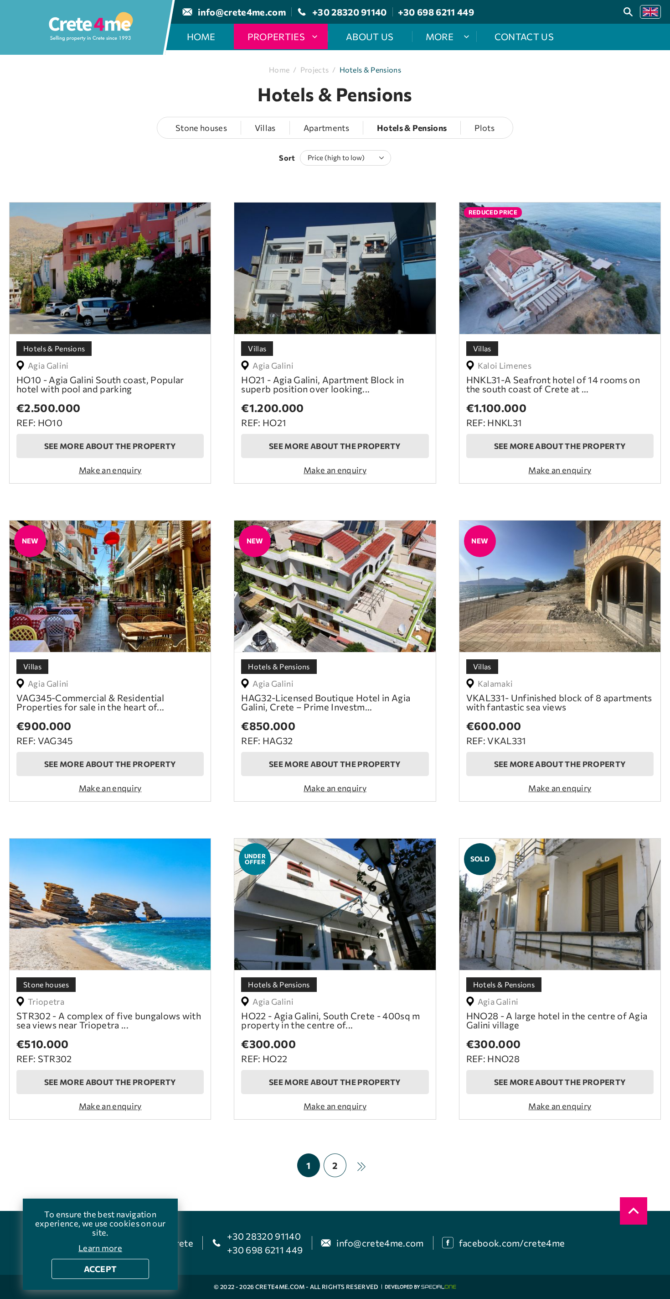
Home (279, 69)
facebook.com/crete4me (512, 1242)
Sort (287, 158)
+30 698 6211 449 (265, 1249)
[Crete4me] (90, 27)
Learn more (100, 1248)
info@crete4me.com (379, 1242)
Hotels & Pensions (370, 69)
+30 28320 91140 (264, 1236)
